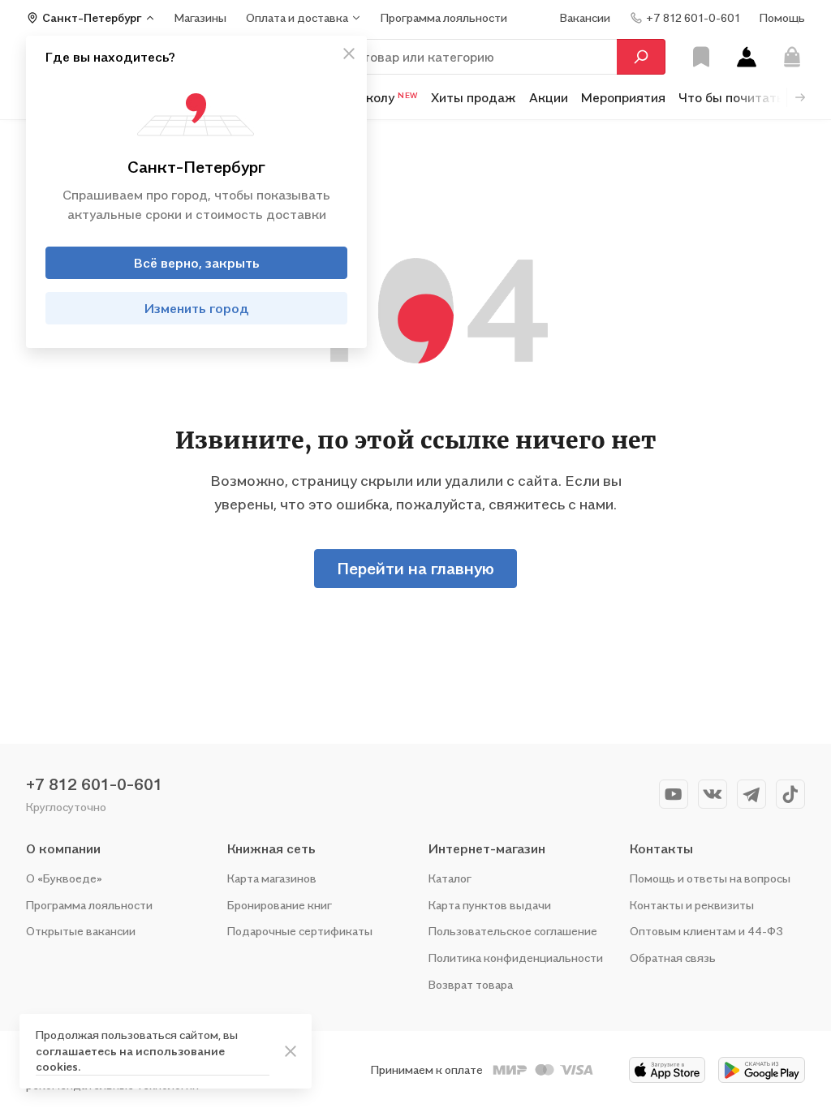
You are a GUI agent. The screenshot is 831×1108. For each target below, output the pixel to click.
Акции (548, 97)
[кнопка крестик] (349, 53)
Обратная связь (673, 957)
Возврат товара (470, 984)
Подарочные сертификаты (299, 931)
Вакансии (585, 17)
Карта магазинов (271, 878)
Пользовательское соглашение (512, 931)
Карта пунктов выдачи (489, 905)
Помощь (782, 17)
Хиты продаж (473, 97)
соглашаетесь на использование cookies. (130, 1059)
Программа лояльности (89, 905)
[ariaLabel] (290, 1051)
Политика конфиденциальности (515, 957)
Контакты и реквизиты (692, 905)
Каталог (449, 878)
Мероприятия (623, 97)
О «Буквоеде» (64, 878)
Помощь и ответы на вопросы (710, 878)
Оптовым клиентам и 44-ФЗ (706, 931)
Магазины (200, 17)
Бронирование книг (279, 905)
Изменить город (196, 308)
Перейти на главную (415, 568)
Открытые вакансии (81, 931)
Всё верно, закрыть (197, 263)
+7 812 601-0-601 (94, 784)
